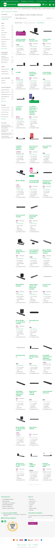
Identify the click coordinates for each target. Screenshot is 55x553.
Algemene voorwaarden (22, 544)
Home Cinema (8, 11)
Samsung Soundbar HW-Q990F (46, 465)
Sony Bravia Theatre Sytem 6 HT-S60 (20, 251)
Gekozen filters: (19, 23)
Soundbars (15, 11)
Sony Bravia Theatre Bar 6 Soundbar (33, 74)
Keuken (15, 8)
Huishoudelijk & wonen (26, 8)
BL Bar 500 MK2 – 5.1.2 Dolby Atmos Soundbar (20, 322)
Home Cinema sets (6, 17)
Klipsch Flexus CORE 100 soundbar (33, 393)
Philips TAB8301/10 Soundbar (32, 465)
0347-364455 (13, 513)
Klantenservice (5, 497)
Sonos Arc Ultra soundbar (47, 40)
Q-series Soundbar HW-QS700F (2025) (34, 181)
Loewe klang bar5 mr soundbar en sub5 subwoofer (34, 251)
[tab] (7, 14)
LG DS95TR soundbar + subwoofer (19, 147)
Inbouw (19, 8)
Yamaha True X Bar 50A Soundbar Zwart (34, 357)
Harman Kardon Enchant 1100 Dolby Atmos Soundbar (33, 287)
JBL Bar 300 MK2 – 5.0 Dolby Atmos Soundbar (47, 251)
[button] (7, 14)
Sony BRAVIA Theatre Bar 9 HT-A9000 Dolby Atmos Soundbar (47, 358)
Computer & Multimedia (46, 8)
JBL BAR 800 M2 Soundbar (20, 285)
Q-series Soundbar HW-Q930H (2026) (21, 40)
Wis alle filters (40, 23)
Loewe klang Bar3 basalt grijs (47, 392)
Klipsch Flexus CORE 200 (33, 428)
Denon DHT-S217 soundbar (47, 146)
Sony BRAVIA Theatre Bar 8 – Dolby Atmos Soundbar (20, 394)
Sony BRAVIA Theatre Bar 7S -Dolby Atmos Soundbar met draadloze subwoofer (33, 110)
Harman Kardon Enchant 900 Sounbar (33, 216)
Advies (53, 8)
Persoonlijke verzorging (36, 8)
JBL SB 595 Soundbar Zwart (33, 40)
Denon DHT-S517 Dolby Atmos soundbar (33, 147)
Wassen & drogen (9, 8)
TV (1, 8)
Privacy (29, 544)
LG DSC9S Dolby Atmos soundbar (47, 73)
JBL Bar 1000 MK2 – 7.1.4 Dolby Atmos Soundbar (21, 429)
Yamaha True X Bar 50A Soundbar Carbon (20, 465)
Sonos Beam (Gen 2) (34, 321)
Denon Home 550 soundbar (20, 215)
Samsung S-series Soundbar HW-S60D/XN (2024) (47, 182)
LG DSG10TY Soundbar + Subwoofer (19, 108)
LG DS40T (18, 72)
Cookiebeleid (35, 544)
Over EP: (30, 497)
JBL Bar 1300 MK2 (20, 180)
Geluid (4, 8)
